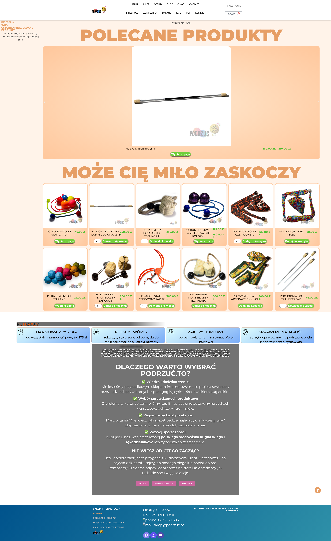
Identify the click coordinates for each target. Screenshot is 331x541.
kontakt (194, 4)
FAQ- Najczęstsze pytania (108, 527)
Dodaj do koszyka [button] (161, 241)
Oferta (158, 4)
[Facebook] (146, 535)
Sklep (146, 4)
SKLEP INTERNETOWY (106, 508)
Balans (166, 13)
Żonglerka (150, 13)
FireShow (132, 13)
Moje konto (234, 6)
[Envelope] (160, 535)
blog (170, 4)
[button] (44, 101)
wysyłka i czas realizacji (108, 522)
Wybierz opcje (180, 154)
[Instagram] (153, 535)
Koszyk (199, 13)
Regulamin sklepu (104, 518)
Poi (188, 13)
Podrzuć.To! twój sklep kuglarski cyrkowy (216, 509)
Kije (178, 13)
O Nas (180, 4)
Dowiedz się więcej (115, 241)
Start (134, 4)
